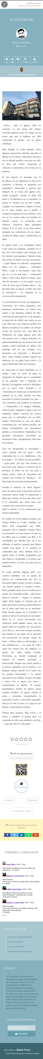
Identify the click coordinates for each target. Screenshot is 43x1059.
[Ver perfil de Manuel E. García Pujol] (21, 33)
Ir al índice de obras (21, 810)
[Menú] (4, 4)
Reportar (34, 62)
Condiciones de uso (15, 941)
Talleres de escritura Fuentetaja (19, 951)
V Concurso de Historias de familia (21, 74)
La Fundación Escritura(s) (18, 976)
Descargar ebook (21, 787)
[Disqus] (21, 888)
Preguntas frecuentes (15, 946)
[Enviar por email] (35, 835)
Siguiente (33, 800)
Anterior (9, 800)
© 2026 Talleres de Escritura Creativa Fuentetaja (22, 1053)
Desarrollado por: (17, 1049)
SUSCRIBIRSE (22, 1033)
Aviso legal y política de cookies (19, 937)
